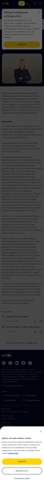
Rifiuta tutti (22, 471)
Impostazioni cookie (22, 478)
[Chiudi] (40, 431)
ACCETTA (22, 462)
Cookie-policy (13, 453)
